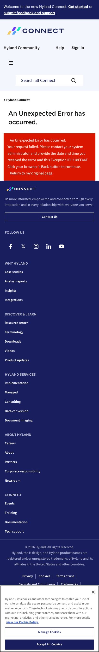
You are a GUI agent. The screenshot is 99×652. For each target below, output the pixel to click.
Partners (11, 462)
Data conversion (16, 411)
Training (11, 512)
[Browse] (11, 63)
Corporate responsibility (22, 471)
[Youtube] (61, 246)
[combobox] (49, 80)
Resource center (16, 322)
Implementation (17, 383)
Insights (10, 290)
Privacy (27, 576)
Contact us (49, 216)
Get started (78, 6)
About (9, 452)
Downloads (13, 341)
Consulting (13, 401)
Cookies (44, 576)
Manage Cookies (49, 632)
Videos (10, 351)
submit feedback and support (29, 13)
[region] (49, 618)
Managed (11, 392)
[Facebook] (10, 246)
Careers (10, 443)
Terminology (14, 332)
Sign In (77, 48)
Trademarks (69, 584)
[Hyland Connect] (35, 31)
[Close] (93, 592)
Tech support (14, 531)
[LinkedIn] (49, 246)
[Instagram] (36, 246)
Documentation (16, 522)
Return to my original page (31, 173)
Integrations (14, 300)
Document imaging (18, 420)
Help (60, 48)
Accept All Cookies (49, 644)
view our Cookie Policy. (22, 622)
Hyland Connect (18, 100)
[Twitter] (23, 246)
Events (10, 503)
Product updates (17, 360)
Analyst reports (16, 281)
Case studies (14, 272)
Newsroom (12, 480)
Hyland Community (22, 48)
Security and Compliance (37, 584)
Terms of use (65, 576)
